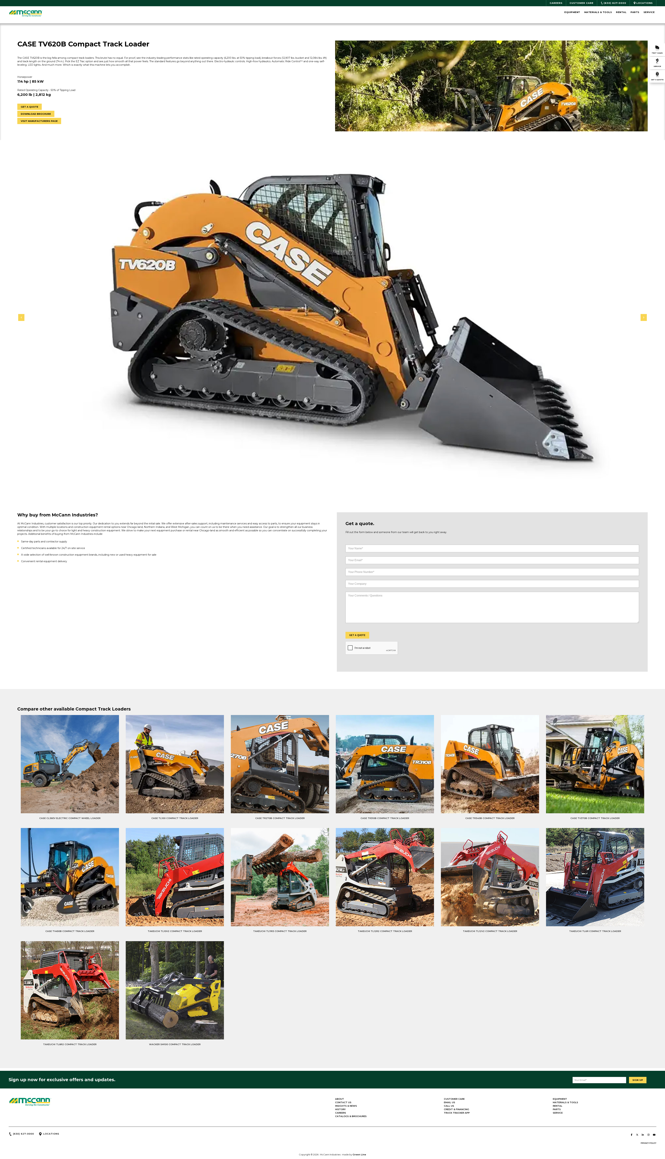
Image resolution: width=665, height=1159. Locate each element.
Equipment (572, 12)
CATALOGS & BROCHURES (351, 1116)
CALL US (449, 1105)
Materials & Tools (598, 12)
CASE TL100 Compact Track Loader (174, 818)
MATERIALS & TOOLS (565, 1102)
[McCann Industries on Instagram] (648, 1134)
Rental (621, 12)
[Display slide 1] (330, 489)
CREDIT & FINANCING (456, 1109)
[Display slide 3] (335, 489)
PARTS (557, 1109)
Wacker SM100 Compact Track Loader (175, 1044)
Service (649, 12)
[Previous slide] (21, 317)
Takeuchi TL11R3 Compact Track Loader (280, 931)
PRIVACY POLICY (648, 1143)
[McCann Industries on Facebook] (631, 1134)
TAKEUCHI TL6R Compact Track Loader (595, 931)
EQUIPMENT (560, 1098)
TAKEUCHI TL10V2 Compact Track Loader (175, 931)
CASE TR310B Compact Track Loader (385, 818)
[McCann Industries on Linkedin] (643, 1134)
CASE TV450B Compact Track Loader (69, 931)
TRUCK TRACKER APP (457, 1112)
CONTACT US (343, 1102)
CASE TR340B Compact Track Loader (490, 818)
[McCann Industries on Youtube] (654, 1134)
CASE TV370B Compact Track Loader (595, 818)
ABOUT (339, 1098)
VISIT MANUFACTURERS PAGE (39, 121)
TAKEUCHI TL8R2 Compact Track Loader (69, 1044)
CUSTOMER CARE (454, 1098)
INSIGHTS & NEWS (346, 1105)
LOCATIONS (51, 1133)
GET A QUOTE (29, 106)
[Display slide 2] (333, 489)
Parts (635, 12)
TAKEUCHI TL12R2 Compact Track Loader (385, 931)
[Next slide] (644, 317)
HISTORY (340, 1109)
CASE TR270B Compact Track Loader (280, 818)
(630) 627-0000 (23, 1133)
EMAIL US (449, 1102)
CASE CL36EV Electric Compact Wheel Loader (69, 818)
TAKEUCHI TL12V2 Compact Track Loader (490, 931)
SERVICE (558, 1112)
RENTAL (557, 1105)
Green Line (359, 1154)
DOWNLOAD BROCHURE (36, 113)
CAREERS (340, 1112)
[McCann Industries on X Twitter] (637, 1134)
